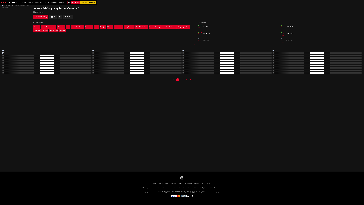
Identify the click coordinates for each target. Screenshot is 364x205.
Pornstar (37, 27)
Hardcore (53, 27)
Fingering (37, 30)
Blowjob (102, 27)
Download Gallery (41, 17)
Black (187, 27)
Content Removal (218, 192)
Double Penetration (77, 27)
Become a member (88, 2)
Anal (68, 27)
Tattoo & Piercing (154, 27)
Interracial (45, 27)
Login (77, 2)
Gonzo (96, 27)
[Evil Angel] (10, 2)
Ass (163, 27)
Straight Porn (54, 30)
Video (69, 17)
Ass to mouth (118, 27)
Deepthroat (88, 27)
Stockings (45, 30)
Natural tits (61, 27)
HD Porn (62, 30)
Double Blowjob (171, 27)
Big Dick (110, 27)
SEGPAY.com (195, 192)
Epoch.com (149, 192)
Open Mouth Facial (141, 27)
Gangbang (181, 27)
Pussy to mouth (129, 27)
